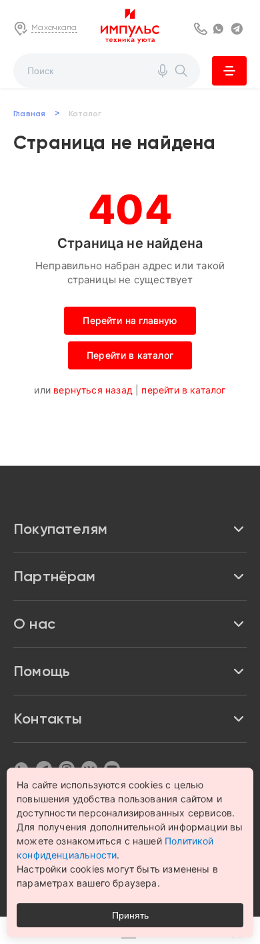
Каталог (229, 71)
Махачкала (54, 27)
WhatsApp (220, 29)
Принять (130, 915)
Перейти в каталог (130, 355)
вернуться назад (93, 390)
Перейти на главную (130, 320)
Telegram (239, 29)
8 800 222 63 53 (201, 29)
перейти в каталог (183, 390)
